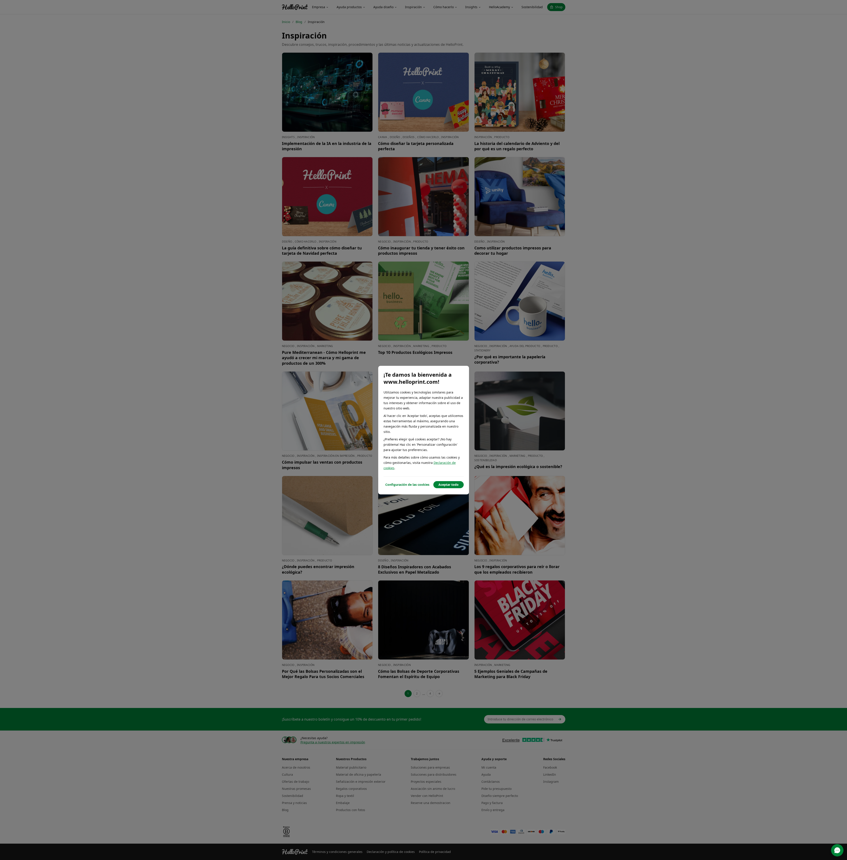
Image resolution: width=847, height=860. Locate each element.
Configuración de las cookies (407, 484)
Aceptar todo (448, 484)
